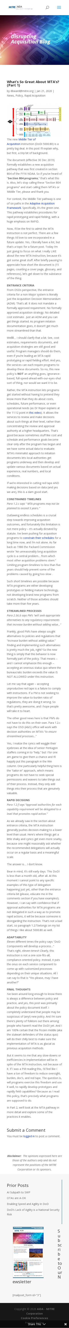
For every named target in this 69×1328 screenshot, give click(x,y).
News (10, 95)
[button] (59, 10)
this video (35, 412)
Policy (19, 95)
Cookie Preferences (34, 1318)
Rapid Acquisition (34, 95)
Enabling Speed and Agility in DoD (28, 1204)
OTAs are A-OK (16, 1198)
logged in (29, 1136)
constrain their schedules (38, 538)
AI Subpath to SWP (18, 1192)
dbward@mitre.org (22, 91)
